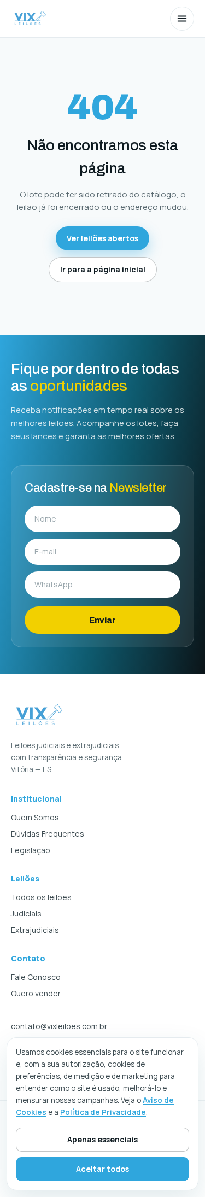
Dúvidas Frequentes (47, 833)
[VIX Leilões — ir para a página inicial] (30, 18)
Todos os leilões (41, 897)
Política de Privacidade (103, 1112)
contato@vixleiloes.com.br (59, 1026)
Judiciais (26, 913)
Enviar (102, 620)
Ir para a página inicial (102, 269)
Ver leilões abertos (102, 238)
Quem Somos (35, 817)
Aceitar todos (102, 1169)
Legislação (30, 850)
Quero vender (36, 993)
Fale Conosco (36, 977)
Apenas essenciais (102, 1139)
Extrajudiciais (35, 930)
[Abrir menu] (182, 19)
